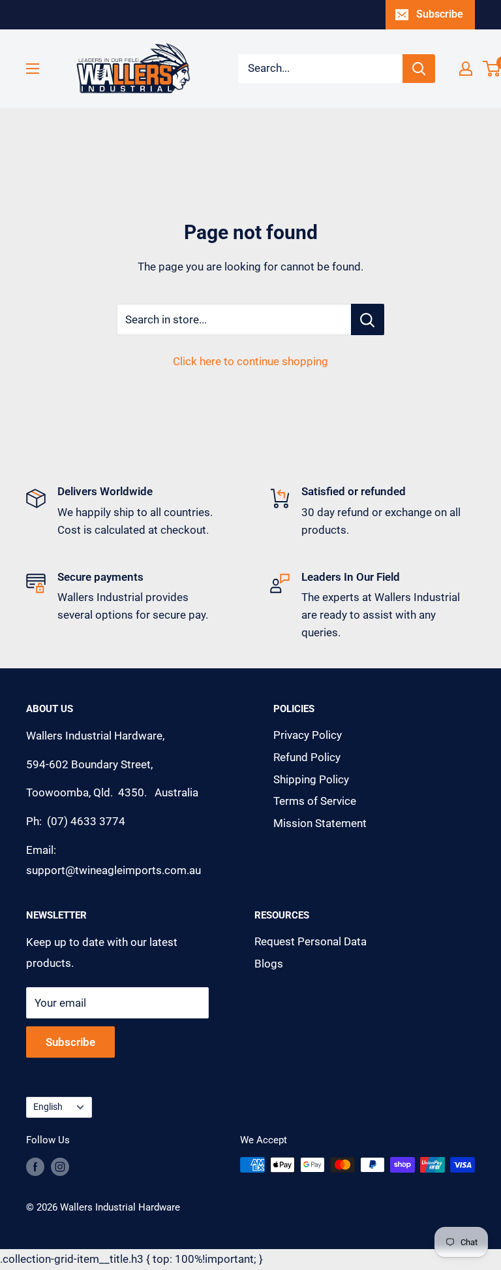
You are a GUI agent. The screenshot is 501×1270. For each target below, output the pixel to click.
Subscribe (439, 14)
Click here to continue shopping (250, 361)
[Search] (418, 68)
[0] (492, 68)
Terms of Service (314, 800)
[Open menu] (32, 68)
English (48, 1107)
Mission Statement (320, 823)
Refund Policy (307, 757)
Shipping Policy (311, 779)
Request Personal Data (310, 941)
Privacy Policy (307, 734)
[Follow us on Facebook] (35, 1166)
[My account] (465, 68)
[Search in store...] (367, 319)
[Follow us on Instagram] (60, 1166)
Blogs (268, 963)
